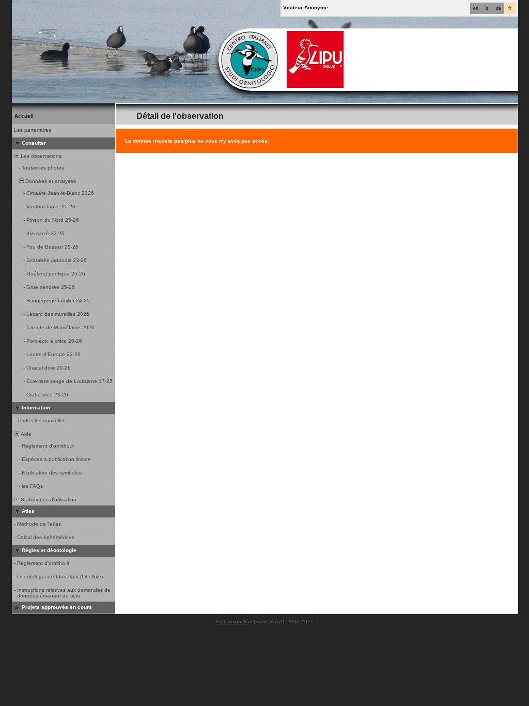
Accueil (24, 116)
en (475, 8)
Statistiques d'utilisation (47, 499)
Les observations (40, 156)
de (498, 8)
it (487, 8)
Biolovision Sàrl (234, 621)
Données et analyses (50, 181)
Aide (25, 434)
